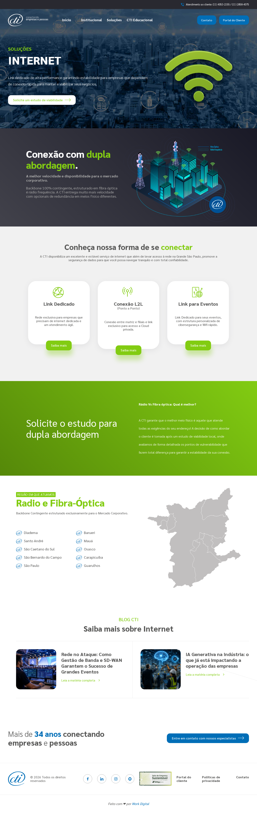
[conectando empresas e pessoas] (28, 20)
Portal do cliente (183, 779)
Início (66, 20)
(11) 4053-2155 (221, 4)
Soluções (114, 20)
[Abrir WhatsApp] (247, 803)
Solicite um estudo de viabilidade (38, 100)
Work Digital (140, 804)
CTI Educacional (140, 20)
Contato (206, 20)
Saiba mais (59, 345)
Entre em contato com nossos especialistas (204, 738)
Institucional (91, 20)
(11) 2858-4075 (240, 4)
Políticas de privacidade (211, 779)
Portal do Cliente (234, 20)
